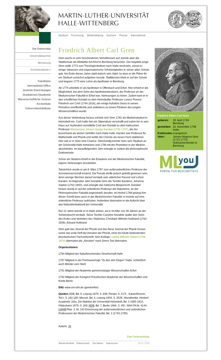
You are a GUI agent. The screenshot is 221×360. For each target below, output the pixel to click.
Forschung (77, 35)
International (138, 35)
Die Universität (41, 48)
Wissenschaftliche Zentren (34, 99)
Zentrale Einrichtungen (37, 90)
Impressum (112, 343)
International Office (39, 85)
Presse (123, 35)
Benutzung (44, 62)
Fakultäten (44, 81)
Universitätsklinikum (38, 108)
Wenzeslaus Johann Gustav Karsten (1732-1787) (99, 129)
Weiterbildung (95, 35)
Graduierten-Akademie (37, 94)
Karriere (111, 35)
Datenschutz (83, 343)
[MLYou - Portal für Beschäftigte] (179, 176)
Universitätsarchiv (40, 55)
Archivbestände (40, 69)
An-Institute (43, 103)
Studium (63, 35)
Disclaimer (97, 343)
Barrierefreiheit (66, 343)
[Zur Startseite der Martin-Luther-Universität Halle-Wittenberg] (36, 19)
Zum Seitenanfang (138, 336)
